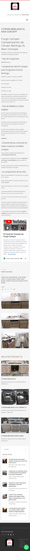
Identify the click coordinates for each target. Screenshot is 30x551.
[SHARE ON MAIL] (14, 289)
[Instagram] (13, 534)
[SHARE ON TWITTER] (2, 289)
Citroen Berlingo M (8, 379)
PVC (6, 162)
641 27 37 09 (25, 14)
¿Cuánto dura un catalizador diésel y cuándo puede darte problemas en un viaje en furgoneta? (18, 472)
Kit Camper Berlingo (11, 279)
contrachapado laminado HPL (8, 155)
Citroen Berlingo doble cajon (12, 436)
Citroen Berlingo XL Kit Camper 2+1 (14, 407)
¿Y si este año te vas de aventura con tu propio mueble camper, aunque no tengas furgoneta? (17, 509)
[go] (25, 449)
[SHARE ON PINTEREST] (11, 289)
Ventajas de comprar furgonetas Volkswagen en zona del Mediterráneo (17, 484)
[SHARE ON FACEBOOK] (5, 289)
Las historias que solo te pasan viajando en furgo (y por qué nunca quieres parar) (18, 460)
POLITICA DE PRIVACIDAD (7, 531)
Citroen (3, 62)
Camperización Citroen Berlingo (9, 277)
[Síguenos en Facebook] (8, 534)
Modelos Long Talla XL (6, 271)
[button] (26, 547)
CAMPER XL (4, 138)
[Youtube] (11, 534)
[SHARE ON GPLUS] (8, 289)
